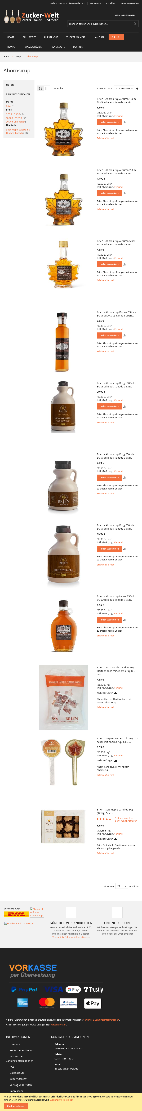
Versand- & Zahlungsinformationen (70, 937)
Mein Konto (95, 3)
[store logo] (32, 17)
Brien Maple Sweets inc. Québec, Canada (18, 131)
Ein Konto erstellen (130, 3)
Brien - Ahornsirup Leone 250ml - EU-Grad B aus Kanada (116, 598)
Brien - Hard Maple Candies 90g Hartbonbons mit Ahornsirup (116, 671)
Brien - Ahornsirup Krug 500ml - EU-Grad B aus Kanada (115, 526)
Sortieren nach (104, 88)
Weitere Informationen (61, 1099)
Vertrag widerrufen (21, 1085)
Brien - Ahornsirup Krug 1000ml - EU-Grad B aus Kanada (116, 384)
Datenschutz (17, 1072)
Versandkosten (58, 1024)
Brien (11, 106)
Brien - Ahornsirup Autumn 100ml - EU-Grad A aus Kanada (117, 100)
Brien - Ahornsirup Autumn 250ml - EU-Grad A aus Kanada (117, 171)
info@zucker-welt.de (66, 1068)
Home (6, 56)
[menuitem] (29, 37)
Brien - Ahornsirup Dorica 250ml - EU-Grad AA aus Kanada (116, 313)
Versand (118, 115)
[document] (71, 1102)
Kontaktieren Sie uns (22, 1050)
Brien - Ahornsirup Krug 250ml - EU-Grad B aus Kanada (115, 456)
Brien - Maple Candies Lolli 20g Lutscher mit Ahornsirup (117, 740)
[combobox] (103, 23)
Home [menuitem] (10, 37)
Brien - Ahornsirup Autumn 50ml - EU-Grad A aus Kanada (117, 242)
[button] (124, 122)
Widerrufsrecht (18, 1078)
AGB (12, 1066)
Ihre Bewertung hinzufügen (126, 819)
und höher (17, 121)
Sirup (18, 56)
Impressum (16, 1091)
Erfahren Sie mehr (106, 138)
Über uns (15, 1044)
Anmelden (110, 3)
